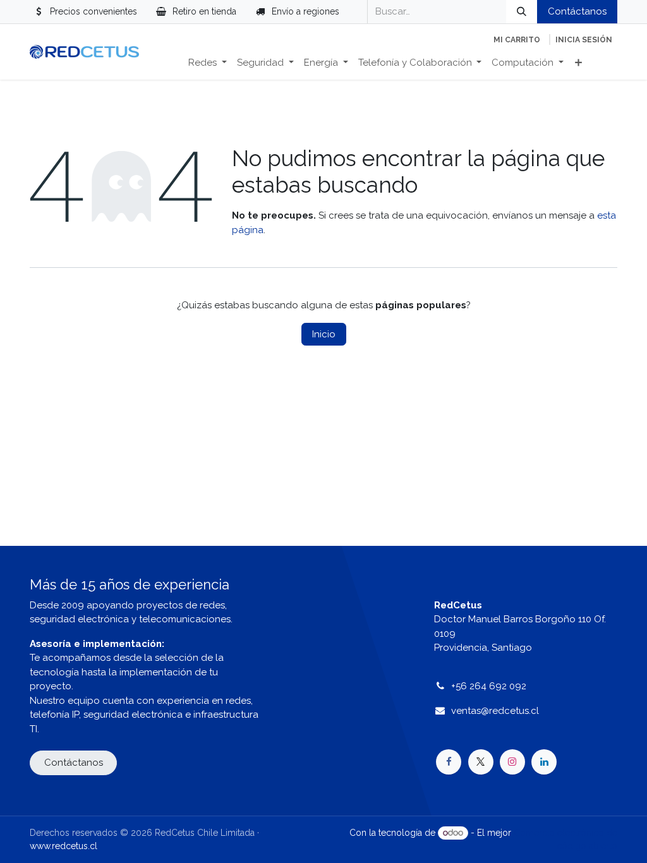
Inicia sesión (583, 39)
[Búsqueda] (521, 11)
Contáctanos (577, 11)
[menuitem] (207, 63)
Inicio (324, 334)
